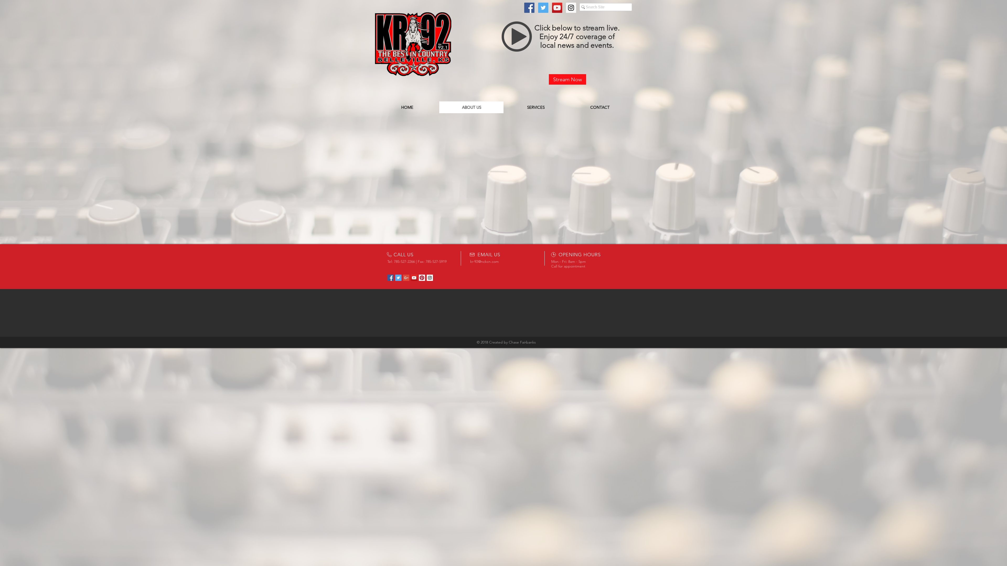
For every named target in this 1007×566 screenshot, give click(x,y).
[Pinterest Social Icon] (422, 278)
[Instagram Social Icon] (571, 8)
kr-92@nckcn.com (484, 261)
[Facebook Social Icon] (529, 8)
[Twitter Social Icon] (543, 8)
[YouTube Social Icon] (557, 8)
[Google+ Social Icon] (406, 278)
